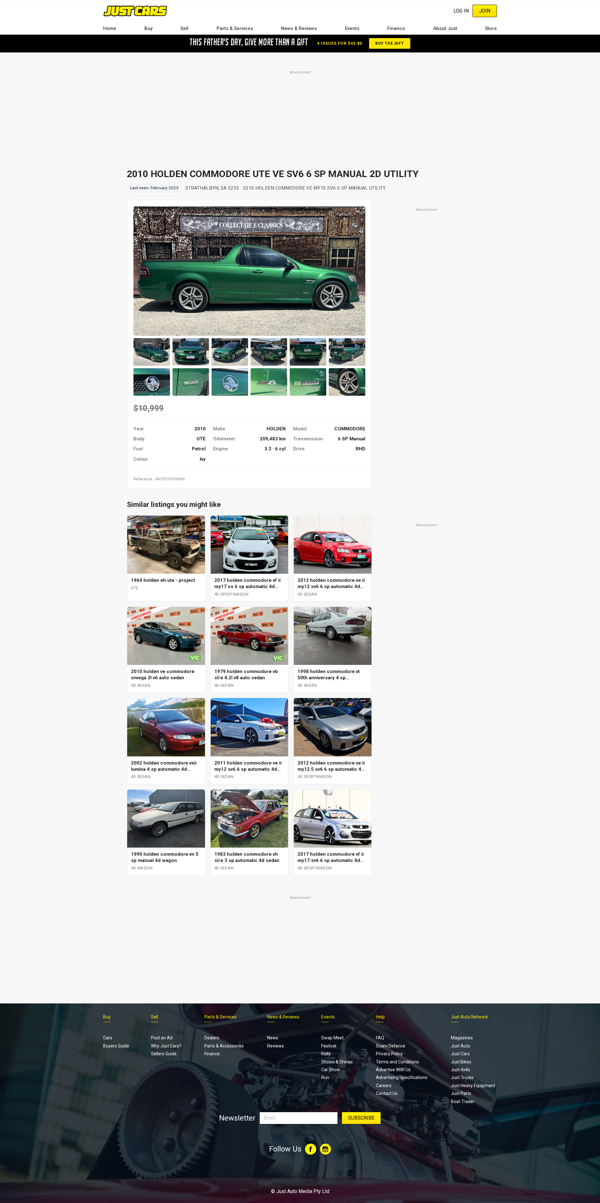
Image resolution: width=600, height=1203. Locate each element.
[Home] (135, 10)
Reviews (275, 1045)
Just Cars (460, 1053)
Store (491, 28)
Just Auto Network (469, 1016)
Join (484, 11)
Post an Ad (161, 1037)
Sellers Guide (164, 1053)
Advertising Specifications (402, 1077)
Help (380, 1016)
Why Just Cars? (166, 1045)
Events (352, 28)
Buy (148, 28)
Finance (396, 28)
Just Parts (461, 1093)
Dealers (211, 1037)
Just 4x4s (460, 1069)
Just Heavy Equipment (473, 1085)
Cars (107, 1037)
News (272, 1037)
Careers (384, 1085)
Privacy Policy (389, 1053)
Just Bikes (461, 1061)
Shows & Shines (337, 1061)
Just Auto (460, 1045)
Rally (326, 1053)
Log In (461, 11)
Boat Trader (462, 1101)
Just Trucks (462, 1077)
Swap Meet (332, 1037)
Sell (184, 28)
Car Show (330, 1069)
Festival (328, 1045)
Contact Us (387, 1093)
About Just (445, 28)
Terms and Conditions (397, 1061)
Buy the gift (389, 43)
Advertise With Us (393, 1069)
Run (325, 1077)
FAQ (380, 1037)
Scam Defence (390, 1045)
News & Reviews (299, 28)
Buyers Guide (116, 1045)
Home (109, 28)
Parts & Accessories (224, 1045)
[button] (151, 352)
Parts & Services (235, 28)
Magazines (462, 1037)
